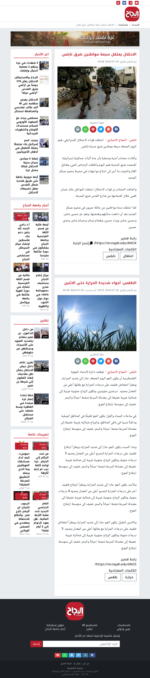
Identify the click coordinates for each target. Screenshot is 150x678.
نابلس (110, 256)
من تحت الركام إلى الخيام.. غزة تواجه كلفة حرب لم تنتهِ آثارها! (41, 463)
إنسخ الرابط (81, 243)
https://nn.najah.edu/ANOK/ (115, 243)
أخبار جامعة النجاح (36, 205)
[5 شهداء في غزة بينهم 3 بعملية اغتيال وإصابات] (44, 65)
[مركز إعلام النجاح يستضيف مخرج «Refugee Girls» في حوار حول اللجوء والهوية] (41, 267)
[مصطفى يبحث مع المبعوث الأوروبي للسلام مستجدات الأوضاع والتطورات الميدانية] (44, 120)
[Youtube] (58, 655)
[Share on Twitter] (101, 129)
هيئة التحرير (66, 664)
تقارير (44, 320)
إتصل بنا (77, 664)
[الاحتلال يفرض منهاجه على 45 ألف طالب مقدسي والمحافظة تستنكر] (44, 102)
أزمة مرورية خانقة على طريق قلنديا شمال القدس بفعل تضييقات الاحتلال (27, 184)
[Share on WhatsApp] (85, 129)
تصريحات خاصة (38, 434)
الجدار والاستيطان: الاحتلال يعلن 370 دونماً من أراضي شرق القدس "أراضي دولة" (26, 85)
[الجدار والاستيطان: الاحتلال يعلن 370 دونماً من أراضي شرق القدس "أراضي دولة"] (44, 80)
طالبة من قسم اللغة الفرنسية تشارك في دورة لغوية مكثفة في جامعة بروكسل (23, 288)
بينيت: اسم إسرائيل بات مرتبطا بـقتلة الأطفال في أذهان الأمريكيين (26, 146)
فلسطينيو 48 (89, 625)
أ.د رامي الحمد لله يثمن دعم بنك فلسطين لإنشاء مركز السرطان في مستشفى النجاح (22, 242)
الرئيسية (135, 25)
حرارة (129, 577)
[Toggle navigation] (118, 3)
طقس (112, 577)
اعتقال (128, 256)
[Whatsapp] (65, 655)
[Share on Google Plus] (108, 129)
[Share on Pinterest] (93, 129)
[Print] (77, 129)
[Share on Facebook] (116, 129)
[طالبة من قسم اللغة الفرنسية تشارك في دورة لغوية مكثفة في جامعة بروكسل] (22, 267)
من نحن (86, 664)
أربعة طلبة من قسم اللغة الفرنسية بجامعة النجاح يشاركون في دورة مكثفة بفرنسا (41, 240)
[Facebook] (92, 655)
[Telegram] (72, 655)
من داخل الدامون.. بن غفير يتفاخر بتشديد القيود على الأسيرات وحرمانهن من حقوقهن (23, 340)
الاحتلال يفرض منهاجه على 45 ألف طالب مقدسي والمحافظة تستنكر (26, 105)
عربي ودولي (123, 629)
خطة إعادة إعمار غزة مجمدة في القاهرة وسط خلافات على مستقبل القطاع (24, 406)
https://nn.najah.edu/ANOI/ (115, 564)
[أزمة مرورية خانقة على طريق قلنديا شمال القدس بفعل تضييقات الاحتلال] (44, 179)
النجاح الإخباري (132, 14)
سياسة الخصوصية (75, 668)
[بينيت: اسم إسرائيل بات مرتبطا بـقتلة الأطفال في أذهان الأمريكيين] (44, 142)
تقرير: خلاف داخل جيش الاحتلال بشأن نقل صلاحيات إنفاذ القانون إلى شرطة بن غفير (24, 374)
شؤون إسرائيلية (55, 625)
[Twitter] (79, 655)
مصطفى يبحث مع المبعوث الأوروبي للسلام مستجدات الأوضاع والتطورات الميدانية (26, 125)
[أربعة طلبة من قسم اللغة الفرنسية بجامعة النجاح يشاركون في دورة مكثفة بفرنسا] (41, 216)
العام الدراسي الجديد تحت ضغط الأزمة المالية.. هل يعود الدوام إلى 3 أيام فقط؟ (41, 517)
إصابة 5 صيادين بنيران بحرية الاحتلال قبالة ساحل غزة (29, 164)
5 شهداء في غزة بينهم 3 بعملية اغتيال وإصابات (27, 67)
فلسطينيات (123, 25)
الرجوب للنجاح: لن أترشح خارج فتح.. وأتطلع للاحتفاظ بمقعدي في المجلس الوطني (22, 517)
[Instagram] (85, 655)
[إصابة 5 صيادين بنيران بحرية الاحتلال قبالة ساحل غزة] (44, 161)
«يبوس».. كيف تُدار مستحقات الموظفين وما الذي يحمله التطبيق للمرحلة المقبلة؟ (23, 469)
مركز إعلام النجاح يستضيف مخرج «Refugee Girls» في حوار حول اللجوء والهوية (42, 290)
